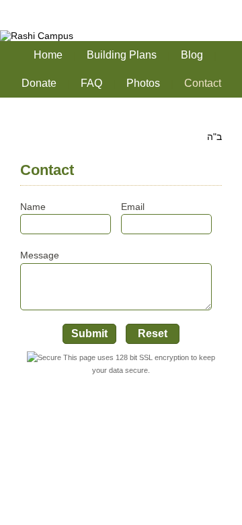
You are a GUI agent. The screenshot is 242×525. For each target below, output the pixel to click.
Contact (202, 83)
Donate (39, 83)
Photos (143, 83)
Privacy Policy (189, 498)
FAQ (91, 83)
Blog (192, 55)
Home (48, 55)
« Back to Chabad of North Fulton (77, 7)
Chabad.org (94, 498)
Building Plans (122, 55)
